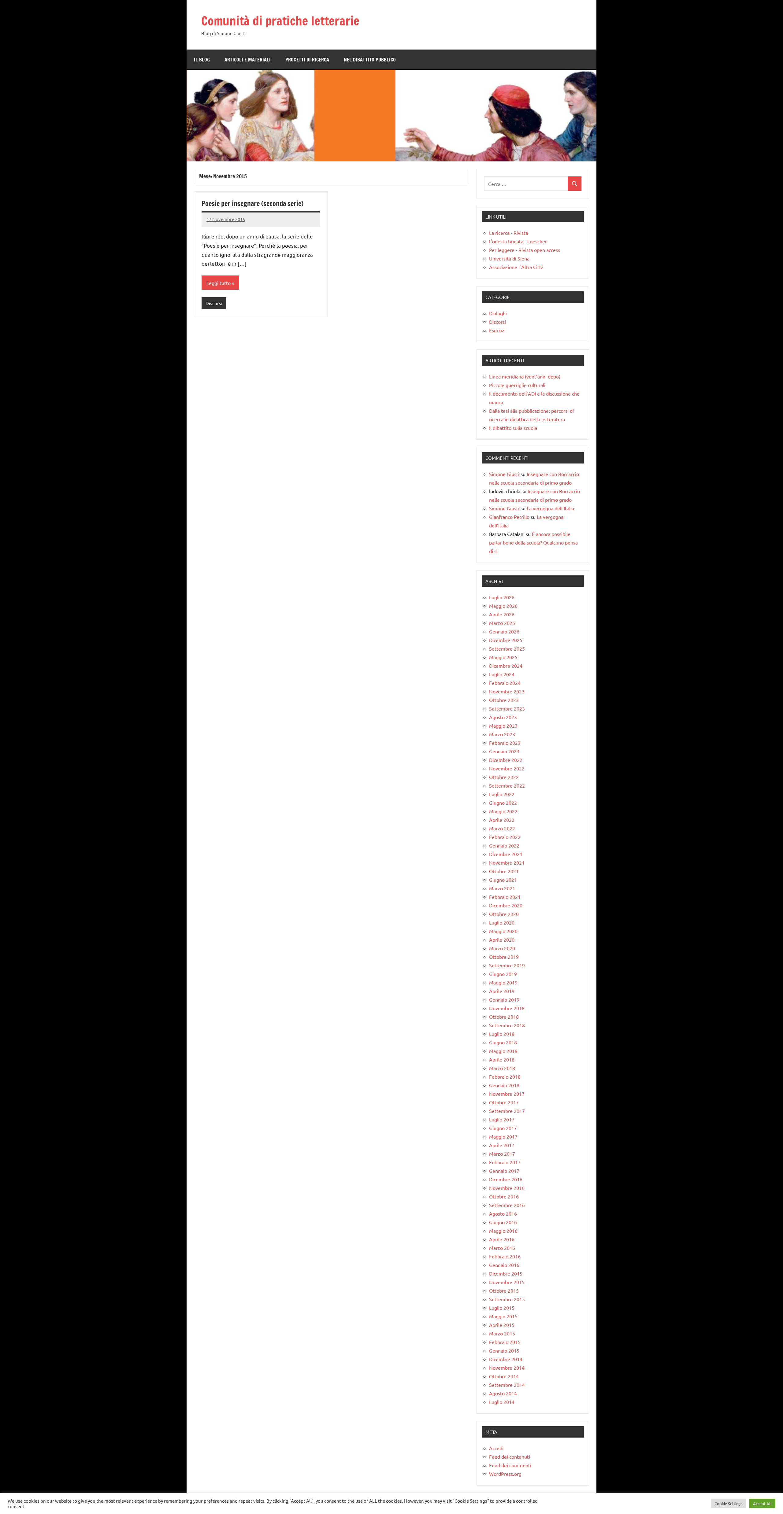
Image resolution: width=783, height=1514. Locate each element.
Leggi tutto (218, 283)
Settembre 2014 (507, 1385)
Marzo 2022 (502, 828)
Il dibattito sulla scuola (513, 428)
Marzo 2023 (502, 734)
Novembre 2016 (507, 1188)
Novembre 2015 (507, 1282)
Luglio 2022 (501, 794)
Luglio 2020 (501, 922)
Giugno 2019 (503, 974)
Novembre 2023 (507, 691)
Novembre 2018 (507, 1008)
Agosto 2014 (503, 1393)
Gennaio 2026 (504, 631)
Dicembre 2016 (505, 1179)
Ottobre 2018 (504, 1017)
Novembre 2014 (507, 1367)
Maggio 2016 (503, 1231)
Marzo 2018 (502, 1068)
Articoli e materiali (248, 59)
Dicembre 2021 (505, 854)
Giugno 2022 (503, 802)
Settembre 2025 (507, 648)
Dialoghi (498, 313)
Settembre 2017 (507, 1111)
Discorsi (214, 303)
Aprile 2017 (501, 1145)
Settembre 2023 (507, 708)
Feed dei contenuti (509, 1456)
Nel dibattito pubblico (370, 59)
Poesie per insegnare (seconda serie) (252, 203)
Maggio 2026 (503, 606)
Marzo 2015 (502, 1333)
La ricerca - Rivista (508, 233)
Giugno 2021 (503, 880)
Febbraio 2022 (505, 837)
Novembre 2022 (507, 768)
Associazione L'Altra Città (516, 267)
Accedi (496, 1448)
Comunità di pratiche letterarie (280, 20)
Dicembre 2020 (505, 905)
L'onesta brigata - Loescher (518, 241)
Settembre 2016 (507, 1205)
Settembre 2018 (507, 1025)
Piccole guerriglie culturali (517, 385)
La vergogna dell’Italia (550, 508)
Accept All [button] (762, 1503)
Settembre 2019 (507, 965)
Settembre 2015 (507, 1299)
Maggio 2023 (503, 725)
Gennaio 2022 (504, 845)
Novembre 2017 (507, 1094)
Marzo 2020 (502, 948)
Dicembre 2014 (505, 1359)
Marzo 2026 (502, 623)
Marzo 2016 (502, 1248)
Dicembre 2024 (505, 666)
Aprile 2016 (501, 1239)
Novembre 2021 (507, 862)
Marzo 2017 (502, 1153)
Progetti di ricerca (307, 59)
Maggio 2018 (503, 1051)
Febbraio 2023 (505, 743)
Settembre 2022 (507, 785)
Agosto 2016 (503, 1213)
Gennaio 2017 (504, 1171)
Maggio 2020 (503, 931)
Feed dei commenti (510, 1465)
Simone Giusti (504, 474)
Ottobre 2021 (504, 871)
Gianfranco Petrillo (509, 517)
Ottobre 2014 (504, 1376)
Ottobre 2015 (504, 1290)
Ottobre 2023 (504, 700)
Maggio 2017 (503, 1136)
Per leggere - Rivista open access (524, 250)
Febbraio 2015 (505, 1342)
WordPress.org (505, 1474)
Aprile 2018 (501, 1059)
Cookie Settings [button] (728, 1503)
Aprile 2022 (501, 820)
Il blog (202, 59)
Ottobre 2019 (504, 957)
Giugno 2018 (503, 1042)
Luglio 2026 (501, 597)
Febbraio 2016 (505, 1256)
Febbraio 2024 (505, 683)
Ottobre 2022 (504, 777)
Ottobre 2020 (504, 914)
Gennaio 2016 (504, 1265)
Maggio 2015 (503, 1316)
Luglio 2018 (501, 1034)
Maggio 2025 (503, 657)
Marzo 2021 (502, 888)
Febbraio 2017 (505, 1162)
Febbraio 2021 (505, 897)
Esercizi (497, 330)
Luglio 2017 (501, 1119)
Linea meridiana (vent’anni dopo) (524, 376)
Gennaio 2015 (504, 1350)
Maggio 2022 (503, 811)
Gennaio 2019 (504, 999)
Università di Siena (509, 258)
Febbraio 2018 (505, 1076)
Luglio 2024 (501, 674)
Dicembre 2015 (505, 1273)
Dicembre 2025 (505, 640)
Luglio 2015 (501, 1308)
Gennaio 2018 (504, 1085)
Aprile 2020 (501, 939)
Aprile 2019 (501, 991)
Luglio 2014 (501, 1402)
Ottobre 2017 (504, 1102)
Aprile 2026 (501, 614)
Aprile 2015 (501, 1325)
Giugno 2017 (503, 1128)
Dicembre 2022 (505, 760)
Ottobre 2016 (504, 1196)
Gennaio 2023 (504, 751)
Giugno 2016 (503, 1222)
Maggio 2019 (503, 982)
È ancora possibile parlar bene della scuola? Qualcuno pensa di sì (533, 542)
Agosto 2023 (503, 717)
